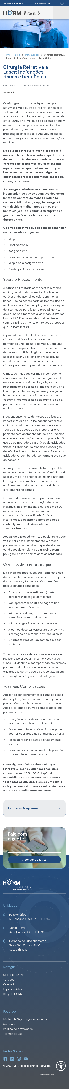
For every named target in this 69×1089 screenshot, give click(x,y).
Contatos (40, 3)
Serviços (8, 980)
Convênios (10, 984)
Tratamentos (32, 54)
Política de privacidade (18, 1029)
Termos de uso (12, 1034)
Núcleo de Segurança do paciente (25, 1019)
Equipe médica (12, 989)
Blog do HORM (12, 994)
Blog (17, 54)
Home (7, 54)
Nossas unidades (13, 3)
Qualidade (9, 1024)
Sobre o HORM (13, 975)
